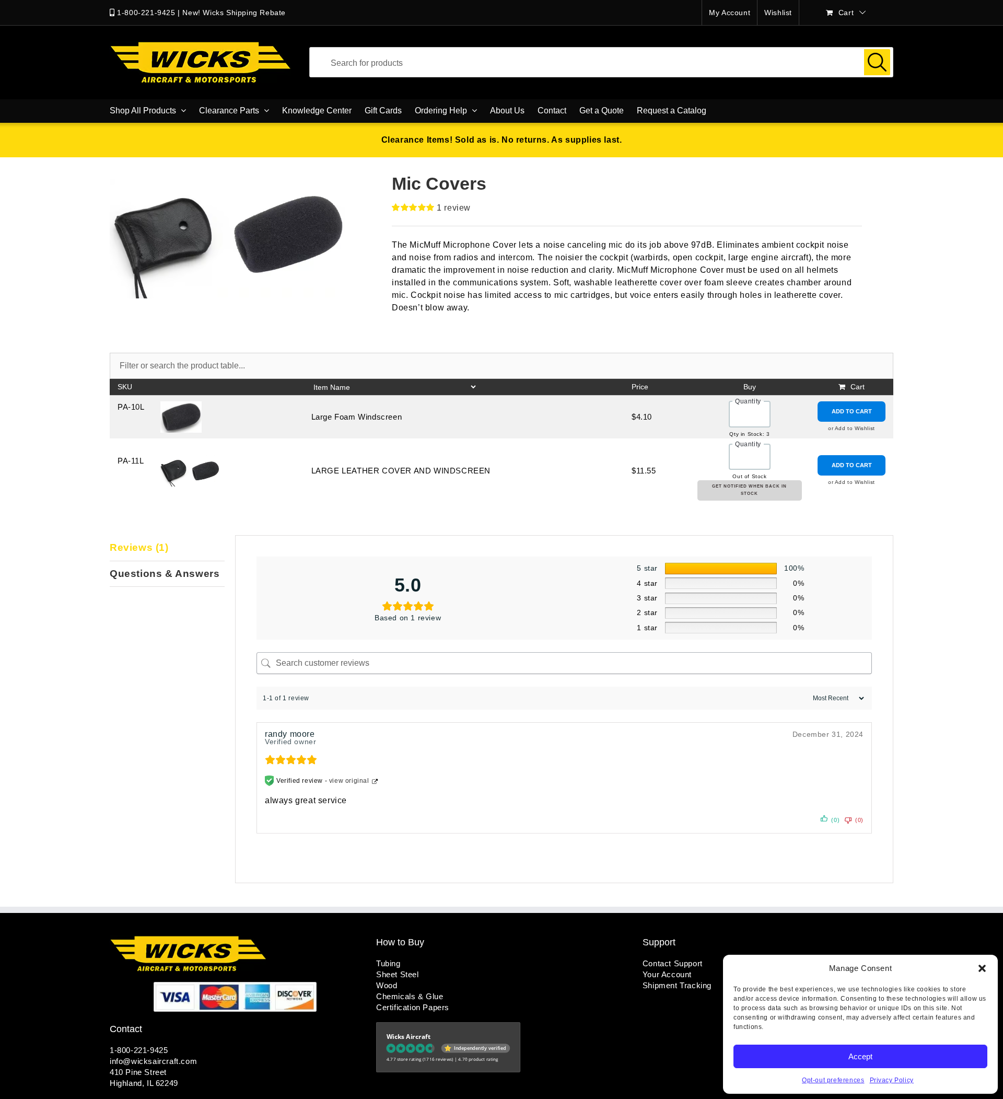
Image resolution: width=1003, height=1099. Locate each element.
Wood (386, 985)
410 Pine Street (138, 1072)
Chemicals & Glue (410, 996)
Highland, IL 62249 (144, 1083)
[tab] (167, 548)
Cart (857, 387)
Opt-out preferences (833, 1080)
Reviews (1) (139, 547)
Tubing (388, 963)
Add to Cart (852, 411)
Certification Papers (412, 1007)
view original (349, 780)
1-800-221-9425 (146, 12)
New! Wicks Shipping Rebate (234, 12)
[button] (982, 968)
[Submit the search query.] (877, 62)
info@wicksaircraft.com (153, 1061)
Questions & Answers (164, 573)
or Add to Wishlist (851, 428)
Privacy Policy (892, 1080)
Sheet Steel (397, 974)
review (454, 207)
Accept (860, 1056)
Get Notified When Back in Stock (749, 490)
